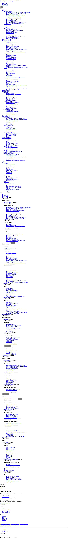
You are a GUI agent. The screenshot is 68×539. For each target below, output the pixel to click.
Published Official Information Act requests (13, 177)
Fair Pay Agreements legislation (11, 50)
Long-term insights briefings (10, 82)
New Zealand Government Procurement (10, 150)
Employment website (9, 45)
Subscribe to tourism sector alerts (11, 108)
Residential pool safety (9, 17)
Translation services (9, 156)
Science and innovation (8, 117)
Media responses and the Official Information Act (14, 187)
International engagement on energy (12, 35)
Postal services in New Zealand (11, 135)
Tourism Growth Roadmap (10, 103)
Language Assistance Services (9, 153)
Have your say (4, 3)
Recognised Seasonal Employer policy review (13, 94)
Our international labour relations (11, 44)
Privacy (3, 530)
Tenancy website (9, 27)
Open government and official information (11, 175)
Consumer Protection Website (11, 55)
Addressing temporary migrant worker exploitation (14, 96)
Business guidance (9, 56)
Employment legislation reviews (11, 42)
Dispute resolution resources (10, 144)
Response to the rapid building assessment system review (15, 15)
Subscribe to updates (9, 124)
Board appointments (9, 171)
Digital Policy (8, 80)
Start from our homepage (6, 497)
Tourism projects (9, 106)
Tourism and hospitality (8, 101)
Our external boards (9, 169)
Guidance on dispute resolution (11, 140)
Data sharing (8, 176)
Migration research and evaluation (11, 97)
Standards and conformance (10, 73)
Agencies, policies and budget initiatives (12, 120)
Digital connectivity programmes (11, 134)
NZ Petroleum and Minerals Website (12, 37)
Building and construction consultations (12, 16)
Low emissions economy (10, 33)
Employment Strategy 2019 (10, 51)
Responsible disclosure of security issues (12, 189)
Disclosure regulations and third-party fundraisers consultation (16, 65)
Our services (8, 168)
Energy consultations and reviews (11, 29)
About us (7, 126)
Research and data (9, 123)
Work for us (4, 520)
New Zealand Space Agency (8, 125)
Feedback (3, 517)
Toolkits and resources (9, 158)
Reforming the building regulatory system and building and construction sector (18, 12)
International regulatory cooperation (12, 149)
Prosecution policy (9, 173)
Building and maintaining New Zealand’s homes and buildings (16, 13)
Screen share (8, 188)
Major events (8, 83)
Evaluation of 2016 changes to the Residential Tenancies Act (15, 26)
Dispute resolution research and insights (12, 145)
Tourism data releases (9, 112)
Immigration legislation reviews (11, 100)
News (5, 181)
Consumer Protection (7, 53)
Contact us (4, 516)
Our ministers (8, 167)
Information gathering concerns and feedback (13, 186)
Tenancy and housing (7, 24)
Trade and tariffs (8, 74)
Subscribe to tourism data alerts (11, 114)
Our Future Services (9, 99)
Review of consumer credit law (11, 59)
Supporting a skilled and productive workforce (13, 18)
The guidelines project (9, 159)
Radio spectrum (8, 136)
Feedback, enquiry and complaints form (12, 184)
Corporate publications (9, 166)
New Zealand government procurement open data (14, 151)
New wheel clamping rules (10, 66)
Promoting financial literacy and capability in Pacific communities (16, 85)
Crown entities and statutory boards (11, 170)
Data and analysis (5, 4)
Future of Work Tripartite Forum (11, 47)
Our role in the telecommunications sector (12, 133)
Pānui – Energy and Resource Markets (12, 38)
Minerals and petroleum (10, 31)
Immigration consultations (10, 93)
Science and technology (6, 512)
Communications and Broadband (9, 132)
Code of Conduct (9, 172)
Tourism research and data (8, 109)
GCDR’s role (8, 142)
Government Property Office (8, 152)
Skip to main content (3, 0)
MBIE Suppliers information (8, 191)
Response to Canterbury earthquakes (12, 14)
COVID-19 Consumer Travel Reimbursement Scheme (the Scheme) (17, 67)
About (3, 508)
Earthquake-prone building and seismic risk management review (16, 22)
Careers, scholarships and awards (11, 129)
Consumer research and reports (11, 58)
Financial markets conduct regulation (12, 70)
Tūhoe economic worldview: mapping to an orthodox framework (16, 88)
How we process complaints (10, 185)
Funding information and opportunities (12, 121)
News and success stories (10, 122)
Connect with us (8, 131)
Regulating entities (9, 72)
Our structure (8, 165)
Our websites (6, 182)
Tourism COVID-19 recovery (11, 107)
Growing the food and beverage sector (12, 81)
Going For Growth (9, 78)
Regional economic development (11, 86)
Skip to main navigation (11, 0)
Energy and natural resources (8, 28)
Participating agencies (9, 157)
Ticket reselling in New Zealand (11, 64)
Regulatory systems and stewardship (12, 147)
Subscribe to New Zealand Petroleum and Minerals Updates (15, 36)
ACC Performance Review (10, 52)
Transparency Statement (10, 178)
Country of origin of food (10, 62)
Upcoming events (7, 190)
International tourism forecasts (11, 113)
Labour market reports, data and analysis (12, 46)
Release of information (9, 180)
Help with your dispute (10, 141)
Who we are (6, 163)
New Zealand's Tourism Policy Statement (12, 102)
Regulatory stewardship (8, 146)
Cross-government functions (6, 510)
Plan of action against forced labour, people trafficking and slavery (16, 49)
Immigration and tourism (6, 511)
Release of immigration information (11, 98)
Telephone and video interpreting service (12, 154)
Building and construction (8, 11)
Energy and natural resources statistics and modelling (14, 30)
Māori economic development (11, 84)
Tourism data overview (10, 110)
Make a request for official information (12, 179)
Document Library (5, 5)
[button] (34, 504)
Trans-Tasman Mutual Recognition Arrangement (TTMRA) (15, 77)
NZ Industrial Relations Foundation (12, 48)
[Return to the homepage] (8, 1)
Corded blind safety (9, 61)
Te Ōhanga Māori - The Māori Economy (12, 87)
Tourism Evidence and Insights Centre (12, 111)
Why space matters (9, 127)
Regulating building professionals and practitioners (14, 19)
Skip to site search (17, 0)
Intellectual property (9, 75)
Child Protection (5, 531)
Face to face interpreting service (11, 155)
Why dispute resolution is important (12, 143)
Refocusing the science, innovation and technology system (15, 118)
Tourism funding (9, 105)
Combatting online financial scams (11, 57)
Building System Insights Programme (12, 21)
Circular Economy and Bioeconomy (12, 79)
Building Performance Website (11, 20)
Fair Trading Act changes (10, 63)
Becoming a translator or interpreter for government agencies (15, 160)
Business (5, 68)
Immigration (6, 92)
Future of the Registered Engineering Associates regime (15, 23)
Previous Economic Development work (12, 89)
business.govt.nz (9, 76)
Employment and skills (8, 41)
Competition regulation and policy (11, 71)
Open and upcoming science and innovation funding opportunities (16, 119)
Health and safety (9, 43)
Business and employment (6, 509)
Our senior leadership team (10, 164)
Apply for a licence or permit (10, 128)
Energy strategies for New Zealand (11, 32)
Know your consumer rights (10, 54)
